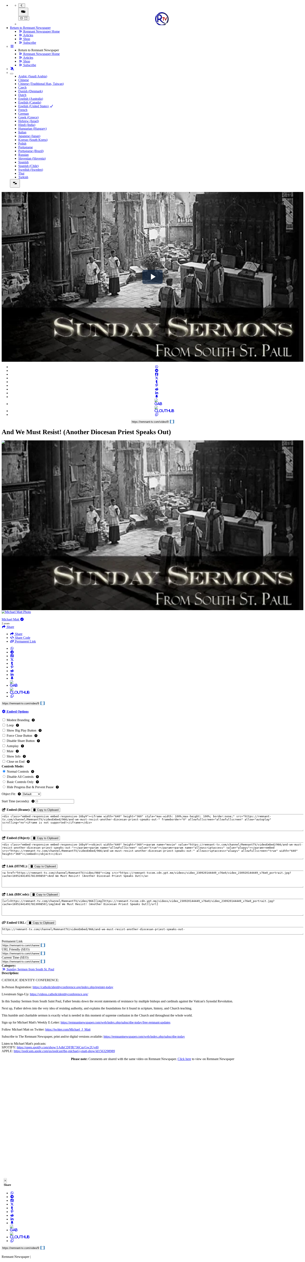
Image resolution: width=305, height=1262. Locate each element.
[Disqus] (152, 1121)
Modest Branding (18, 720)
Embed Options (17, 711)
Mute (10, 751)
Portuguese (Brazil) (31, 151)
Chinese (23, 80)
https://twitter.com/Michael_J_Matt (67, 1029)
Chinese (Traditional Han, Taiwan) (41, 84)
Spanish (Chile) (28, 166)
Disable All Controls (20, 776)
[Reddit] (157, 389)
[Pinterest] (157, 385)
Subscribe (29, 42)
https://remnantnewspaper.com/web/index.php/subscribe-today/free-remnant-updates (115, 1022)
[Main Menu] (23, 12)
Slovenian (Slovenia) (32, 158)
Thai (21, 173)
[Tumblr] (157, 382)
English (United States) (33, 106)
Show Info (13, 756)
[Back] (21, 5)
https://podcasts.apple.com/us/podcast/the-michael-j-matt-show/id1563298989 (64, 1051)
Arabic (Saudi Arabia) (32, 76)
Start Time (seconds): (16, 801)
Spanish (23, 162)
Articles (27, 35)
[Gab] (157, 404)
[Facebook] (157, 374)
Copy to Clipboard (47, 809)
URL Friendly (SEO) (15, 949)
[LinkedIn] (157, 393)
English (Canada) (29, 102)
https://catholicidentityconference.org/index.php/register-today (73, 987)
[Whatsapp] (157, 367)
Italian (22, 132)
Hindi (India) (26, 125)
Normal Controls (18, 771)
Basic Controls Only (20, 782)
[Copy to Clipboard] (157, 414)
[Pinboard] (157, 396)
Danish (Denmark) (30, 91)
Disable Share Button (20, 741)
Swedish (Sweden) (30, 169)
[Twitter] (157, 378)
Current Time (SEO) (15, 957)
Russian (23, 154)
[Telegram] (157, 370)
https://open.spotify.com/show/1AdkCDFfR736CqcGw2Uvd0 (58, 1047)
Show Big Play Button (21, 730)
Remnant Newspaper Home (41, 31)
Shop (26, 39)
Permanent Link (25, 641)
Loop (10, 725)
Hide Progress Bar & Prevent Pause (30, 787)
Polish (22, 143)
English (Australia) (30, 98)
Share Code (22, 637)
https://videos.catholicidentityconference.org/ (59, 994)
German (23, 113)
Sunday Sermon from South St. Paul (30, 969)
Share (18, 634)
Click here (184, 1059)
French (22, 110)
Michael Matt (11, 619)
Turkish (23, 177)
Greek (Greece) (28, 117)
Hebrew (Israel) (28, 121)
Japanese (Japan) (29, 136)
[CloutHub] (157, 411)
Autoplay (13, 746)
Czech (22, 87)
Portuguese (25, 147)
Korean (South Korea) (33, 140)
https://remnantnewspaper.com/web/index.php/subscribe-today (144, 1036)
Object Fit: (9, 794)
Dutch (22, 95)
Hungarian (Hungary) (32, 128)
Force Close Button (19, 735)
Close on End (15, 761)
